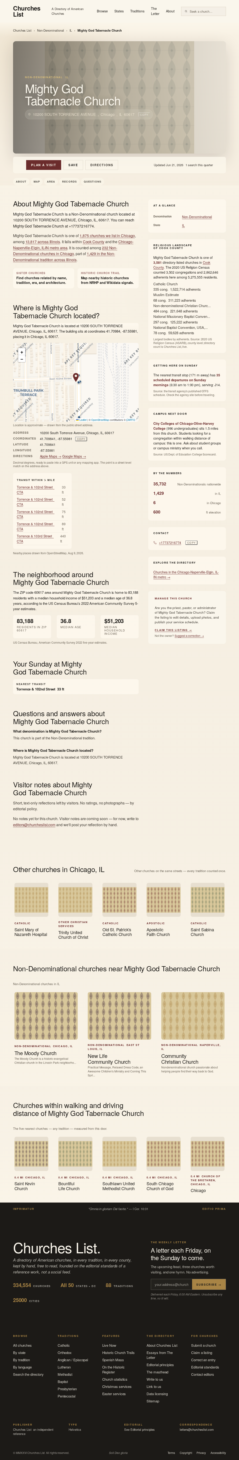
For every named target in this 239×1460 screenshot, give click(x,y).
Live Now (109, 1345)
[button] (76, 377)
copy (144, 114)
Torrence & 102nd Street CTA (35, 490)
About (170, 11)
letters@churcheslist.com (197, 1429)
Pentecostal (66, 1396)
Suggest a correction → (189, 636)
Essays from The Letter (160, 1355)
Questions (92, 181)
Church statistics (115, 1379)
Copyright (186, 1453)
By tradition (21, 1359)
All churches (22, 1345)
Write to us (155, 1379)
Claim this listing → (173, 630)
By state (19, 1352)
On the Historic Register (113, 1369)
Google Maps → (74, 456)
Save (73, 165)
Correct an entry (203, 1359)
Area (51, 181)
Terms (171, 1453)
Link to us (154, 1386)
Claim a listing (201, 1352)
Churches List (22, 30)
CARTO (130, 420)
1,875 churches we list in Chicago (107, 235)
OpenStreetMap (100, 420)
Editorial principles (160, 1364)
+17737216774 (170, 542)
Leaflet (83, 420)
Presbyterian (67, 1388)
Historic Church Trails (118, 1352)
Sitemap (153, 1400)
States (119, 11)
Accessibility (218, 1453)
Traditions (137, 11)
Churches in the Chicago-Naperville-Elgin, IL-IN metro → (186, 575)
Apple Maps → (50, 456)
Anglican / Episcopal (73, 1359)
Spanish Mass (113, 1359)
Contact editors (202, 1374)
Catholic (64, 1345)
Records (69, 181)
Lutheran (64, 1367)
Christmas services (117, 1386)
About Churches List (162, 1345)
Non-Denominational (50, 30)
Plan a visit (43, 165)
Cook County (93, 241)
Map (37, 181)
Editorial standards (205, 1367)
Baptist (63, 1381)
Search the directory (28, 1374)
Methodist (65, 1374)
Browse (102, 11)
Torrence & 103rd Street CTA (35, 538)
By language (22, 1367)
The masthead (157, 1371)
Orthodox (65, 1352)
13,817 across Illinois (42, 241)
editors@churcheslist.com (34, 824)
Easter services (114, 1393)
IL (71, 30)
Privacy (201, 1453)
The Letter (155, 11)
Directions (101, 165)
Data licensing (157, 1393)
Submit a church (203, 1345)
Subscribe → (208, 1284)
